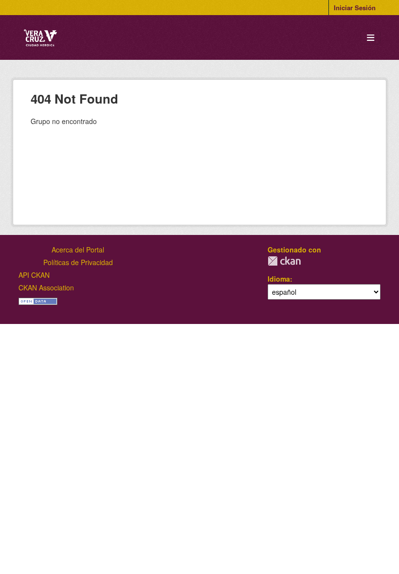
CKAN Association (46, 287)
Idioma (279, 279)
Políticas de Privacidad (78, 262)
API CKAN (34, 275)
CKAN (284, 261)
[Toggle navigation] (371, 38)
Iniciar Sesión (355, 7)
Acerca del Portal (78, 249)
